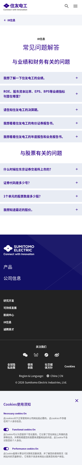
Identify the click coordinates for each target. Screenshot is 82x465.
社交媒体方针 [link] (49, 366)
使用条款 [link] (30, 366)
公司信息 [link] (12, 278)
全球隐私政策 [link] (11, 366)
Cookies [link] (70, 366)
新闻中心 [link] (8, 315)
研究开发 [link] (8, 300)
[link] (15, 6)
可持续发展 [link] (10, 308)
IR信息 (41, 39)
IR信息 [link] (11, 20)
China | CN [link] (57, 375)
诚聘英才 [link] (8, 329)
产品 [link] (7, 267)
